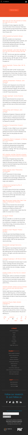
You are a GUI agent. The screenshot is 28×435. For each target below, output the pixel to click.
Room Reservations (14, 382)
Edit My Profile (14, 386)
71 (4, 319)
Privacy (14, 339)
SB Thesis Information (14, 359)
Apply (14, 335)
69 (21, 317)
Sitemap (14, 337)
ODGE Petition (14, 365)
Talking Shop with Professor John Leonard (12, 110)
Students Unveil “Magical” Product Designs (12, 230)
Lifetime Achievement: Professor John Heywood (14, 81)
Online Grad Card (14, 363)
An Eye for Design (8, 216)
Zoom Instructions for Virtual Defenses (14, 369)
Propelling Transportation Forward (13, 125)
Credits (14, 343)
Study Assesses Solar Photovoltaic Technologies (13, 170)
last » (21, 320)
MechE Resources (14, 384)
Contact (14, 332)
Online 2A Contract (14, 357)
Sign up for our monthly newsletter (14, 411)
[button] (26, 2)
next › (16, 320)
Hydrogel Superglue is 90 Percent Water (14, 259)
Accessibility (14, 341)
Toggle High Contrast (14, 345)
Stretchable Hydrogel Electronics (12, 245)
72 (8, 319)
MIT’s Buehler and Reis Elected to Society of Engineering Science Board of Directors (15, 155)
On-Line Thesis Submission (14, 367)
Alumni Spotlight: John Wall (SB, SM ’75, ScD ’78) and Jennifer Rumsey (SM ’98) (14, 50)
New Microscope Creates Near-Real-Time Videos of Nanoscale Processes (14, 201)
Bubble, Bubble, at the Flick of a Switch (14, 273)
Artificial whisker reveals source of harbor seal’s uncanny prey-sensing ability (15, 287)
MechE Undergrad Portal (14, 355)
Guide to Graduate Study (14, 372)
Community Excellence (14, 330)
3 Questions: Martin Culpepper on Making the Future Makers (15, 139)
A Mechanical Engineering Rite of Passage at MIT (12, 185)
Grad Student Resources (14, 361)
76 (25, 319)
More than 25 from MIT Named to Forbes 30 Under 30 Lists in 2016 (14, 21)
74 (17, 319)
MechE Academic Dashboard (14, 353)
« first (4, 317)
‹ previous (11, 317)
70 (25, 317)
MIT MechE (5, 2)
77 (7, 320)
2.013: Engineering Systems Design (13, 36)
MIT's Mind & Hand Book (14, 374)
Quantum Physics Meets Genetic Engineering (12, 302)
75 (21, 319)
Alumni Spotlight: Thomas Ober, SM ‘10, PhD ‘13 (14, 66)
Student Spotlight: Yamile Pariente (13, 96)
